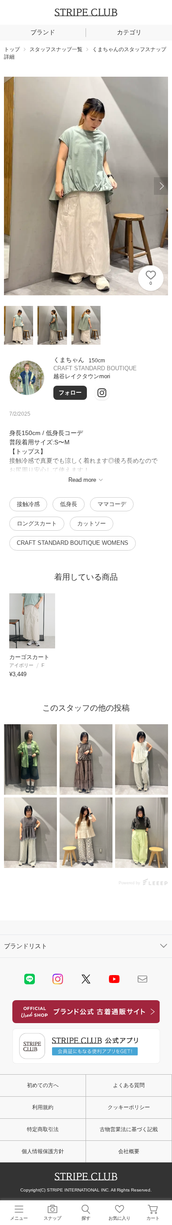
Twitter (86, 979)
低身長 (68, 504)
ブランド (42, 32)
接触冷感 (28, 504)
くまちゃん (68, 359)
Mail (142, 979)
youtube (114, 979)
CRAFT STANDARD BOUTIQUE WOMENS (72, 543)
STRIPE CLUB (86, 12)
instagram (57, 979)
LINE (29, 979)
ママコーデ (111, 504)
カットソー (91, 523)
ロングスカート (37, 523)
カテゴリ (129, 32)
